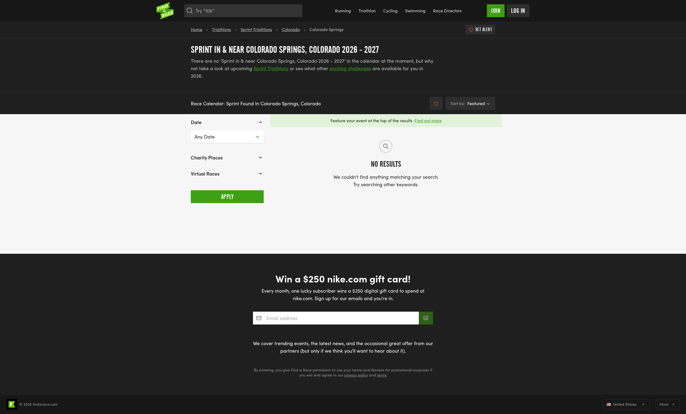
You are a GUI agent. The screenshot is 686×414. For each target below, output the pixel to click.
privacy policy (356, 375)
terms (382, 375)
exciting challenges (350, 68)
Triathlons (221, 29)
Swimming (415, 10)
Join (495, 10)
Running (343, 10)
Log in (518, 10)
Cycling (390, 10)
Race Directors (447, 10)
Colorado (291, 29)
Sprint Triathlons (256, 29)
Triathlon (367, 10)
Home (196, 29)
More (664, 404)
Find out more (428, 120)
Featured (467, 103)
